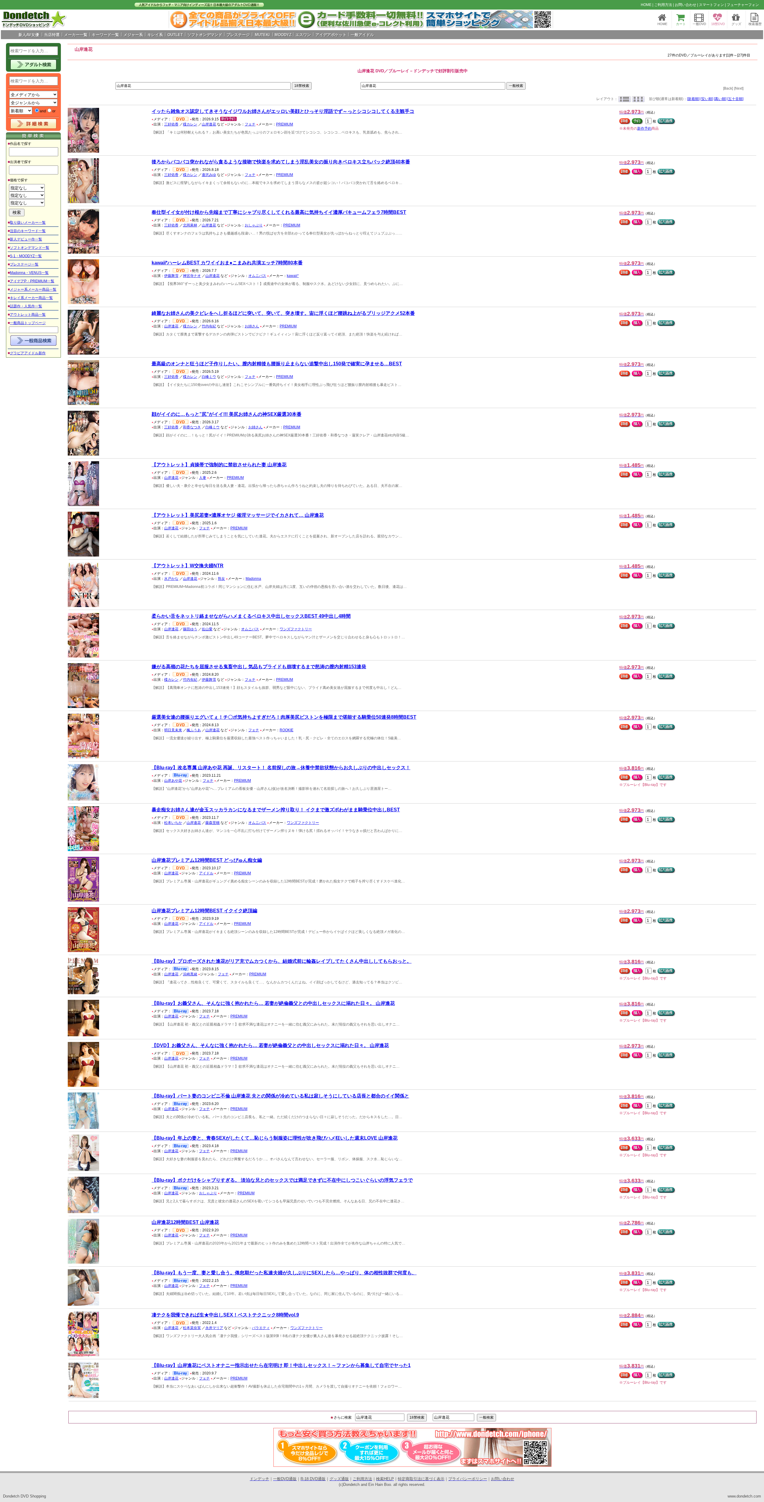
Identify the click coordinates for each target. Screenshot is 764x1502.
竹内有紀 (209, 326)
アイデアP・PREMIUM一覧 (32, 281)
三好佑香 (171, 124)
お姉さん (252, 326)
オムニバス (257, 276)
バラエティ (261, 1328)
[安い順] (706, 99)
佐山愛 (207, 629)
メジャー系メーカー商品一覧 (33, 289)
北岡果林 (190, 225)
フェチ (250, 124)
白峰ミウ (209, 377)
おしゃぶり (254, 225)
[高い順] (720, 99)
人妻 (202, 478)
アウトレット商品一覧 (28, 314)
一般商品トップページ (28, 323)
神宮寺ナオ (192, 276)
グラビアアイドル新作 (28, 353)
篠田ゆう (190, 629)
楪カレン (190, 124)
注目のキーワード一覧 (28, 231)
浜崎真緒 (190, 974)
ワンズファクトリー (296, 629)
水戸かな (171, 579)
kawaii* (293, 276)
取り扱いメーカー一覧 (28, 222)
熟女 (221, 579)
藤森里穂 (212, 823)
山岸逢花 (209, 124)
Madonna (253, 579)
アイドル (206, 873)
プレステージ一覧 (24, 264)
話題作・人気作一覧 (26, 306)
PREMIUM (284, 124)
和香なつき (192, 427)
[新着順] (693, 99)
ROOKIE (286, 730)
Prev (177, 19)
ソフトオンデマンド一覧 (29, 248)
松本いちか (173, 823)
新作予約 (644, 128)
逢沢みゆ (209, 175)
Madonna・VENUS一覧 (29, 273)
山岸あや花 (173, 780)
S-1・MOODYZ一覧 (26, 256)
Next (544, 19)
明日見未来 (173, 730)
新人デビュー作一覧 (26, 239)
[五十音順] (735, 99)
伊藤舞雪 (171, 276)
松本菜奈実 (192, 1328)
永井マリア (214, 1328)
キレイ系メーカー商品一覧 (31, 298)
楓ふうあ (194, 730)
